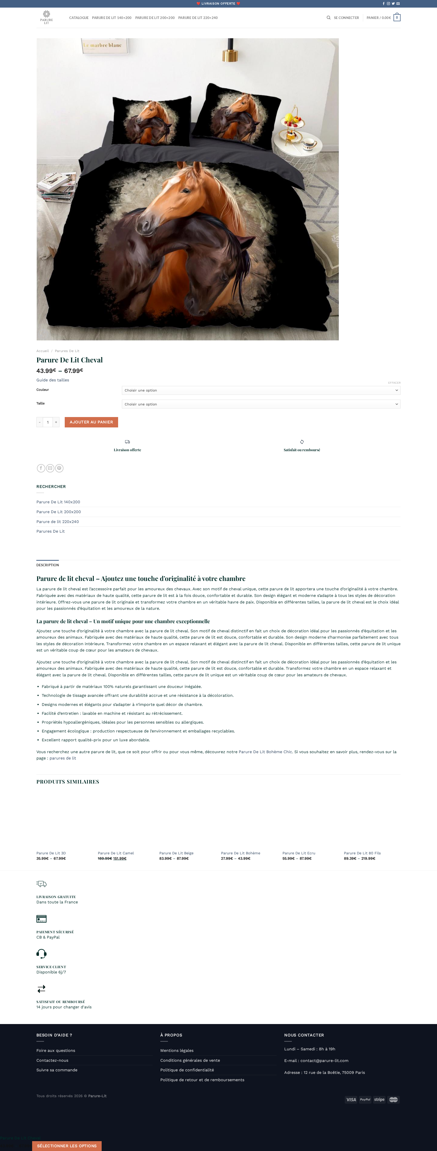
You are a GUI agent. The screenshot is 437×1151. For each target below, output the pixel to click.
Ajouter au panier (91, 422)
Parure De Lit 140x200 (58, 502)
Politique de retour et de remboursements (202, 1079)
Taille (40, 403)
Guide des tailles (52, 380)
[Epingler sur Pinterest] (59, 468)
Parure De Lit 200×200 (155, 18)
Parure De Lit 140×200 (112, 18)
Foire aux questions (55, 1050)
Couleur (42, 390)
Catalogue (79, 18)
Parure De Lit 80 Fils (362, 853)
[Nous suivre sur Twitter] (393, 4)
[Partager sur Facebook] (41, 468)
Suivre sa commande (56, 1070)
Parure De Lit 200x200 (58, 511)
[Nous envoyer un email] (398, 4)
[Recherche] (329, 18)
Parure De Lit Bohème (240, 853)
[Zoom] (43, 334)
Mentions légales (176, 1050)
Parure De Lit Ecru (298, 853)
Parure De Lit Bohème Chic (265, 751)
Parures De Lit (67, 351)
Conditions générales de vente (190, 1060)
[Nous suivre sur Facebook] (383, 4)
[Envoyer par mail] (50, 468)
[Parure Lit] (49, 18)
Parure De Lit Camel (116, 853)
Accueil (42, 351)
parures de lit (63, 758)
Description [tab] (47, 565)
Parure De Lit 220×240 (198, 18)
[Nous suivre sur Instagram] (388, 4)
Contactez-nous (52, 1060)
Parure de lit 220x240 (57, 521)
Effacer (394, 382)
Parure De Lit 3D (51, 853)
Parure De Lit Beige (176, 853)
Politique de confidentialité (187, 1070)
